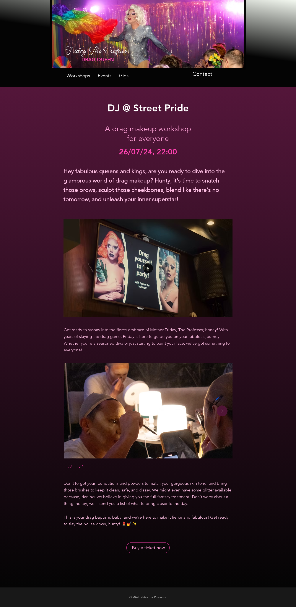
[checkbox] (69, 467)
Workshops (78, 76)
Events (104, 76)
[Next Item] (222, 410)
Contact (202, 74)
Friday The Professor (98, 53)
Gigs (123, 76)
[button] (225, 312)
